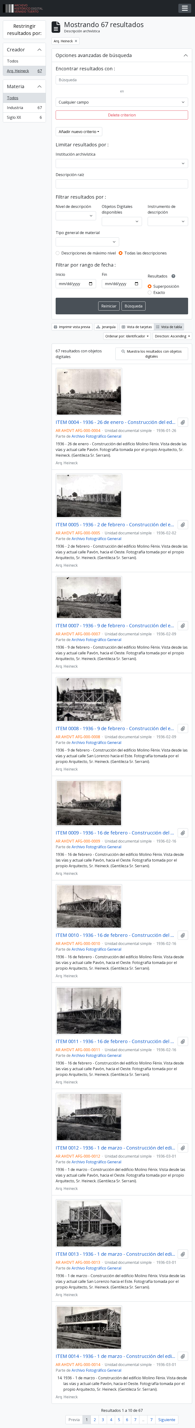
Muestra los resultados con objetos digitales (154, 354)
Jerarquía (108, 327)
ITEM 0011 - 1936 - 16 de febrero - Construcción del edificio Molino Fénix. (116, 1041)
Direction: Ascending (171, 336)
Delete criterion (122, 115)
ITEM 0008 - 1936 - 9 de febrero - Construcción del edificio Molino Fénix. (116, 728)
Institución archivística (75, 154)
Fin (104, 274)
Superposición (166, 286)
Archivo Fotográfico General (96, 436)
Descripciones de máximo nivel (88, 253)
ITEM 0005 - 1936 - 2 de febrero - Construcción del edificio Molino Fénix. (116, 524)
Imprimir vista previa (74, 327)
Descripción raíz (70, 174)
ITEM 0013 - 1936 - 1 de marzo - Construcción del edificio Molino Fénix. (116, 1254)
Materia (15, 86)
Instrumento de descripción (162, 209)
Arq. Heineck (24, 72)
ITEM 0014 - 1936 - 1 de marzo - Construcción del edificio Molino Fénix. (116, 1356)
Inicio (60, 274)
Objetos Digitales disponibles (117, 209)
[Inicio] (25, 8)
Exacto (159, 292)
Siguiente (166, 1419)
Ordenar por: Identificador (125, 336)
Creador (16, 49)
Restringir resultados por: (24, 29)
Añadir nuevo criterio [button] (77, 131)
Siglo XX (24, 118)
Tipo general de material (78, 232)
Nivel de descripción (73, 206)
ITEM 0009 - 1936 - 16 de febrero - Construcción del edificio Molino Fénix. (116, 833)
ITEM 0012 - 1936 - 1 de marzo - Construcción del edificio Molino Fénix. (116, 1148)
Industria (24, 109)
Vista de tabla (171, 327)
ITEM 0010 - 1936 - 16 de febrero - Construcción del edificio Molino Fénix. (116, 935)
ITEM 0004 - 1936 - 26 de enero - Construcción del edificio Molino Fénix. (116, 422)
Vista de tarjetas (139, 327)
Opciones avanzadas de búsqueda (94, 55)
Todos (12, 61)
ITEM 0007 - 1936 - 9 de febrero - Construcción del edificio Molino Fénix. (116, 625)
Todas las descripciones (145, 253)
